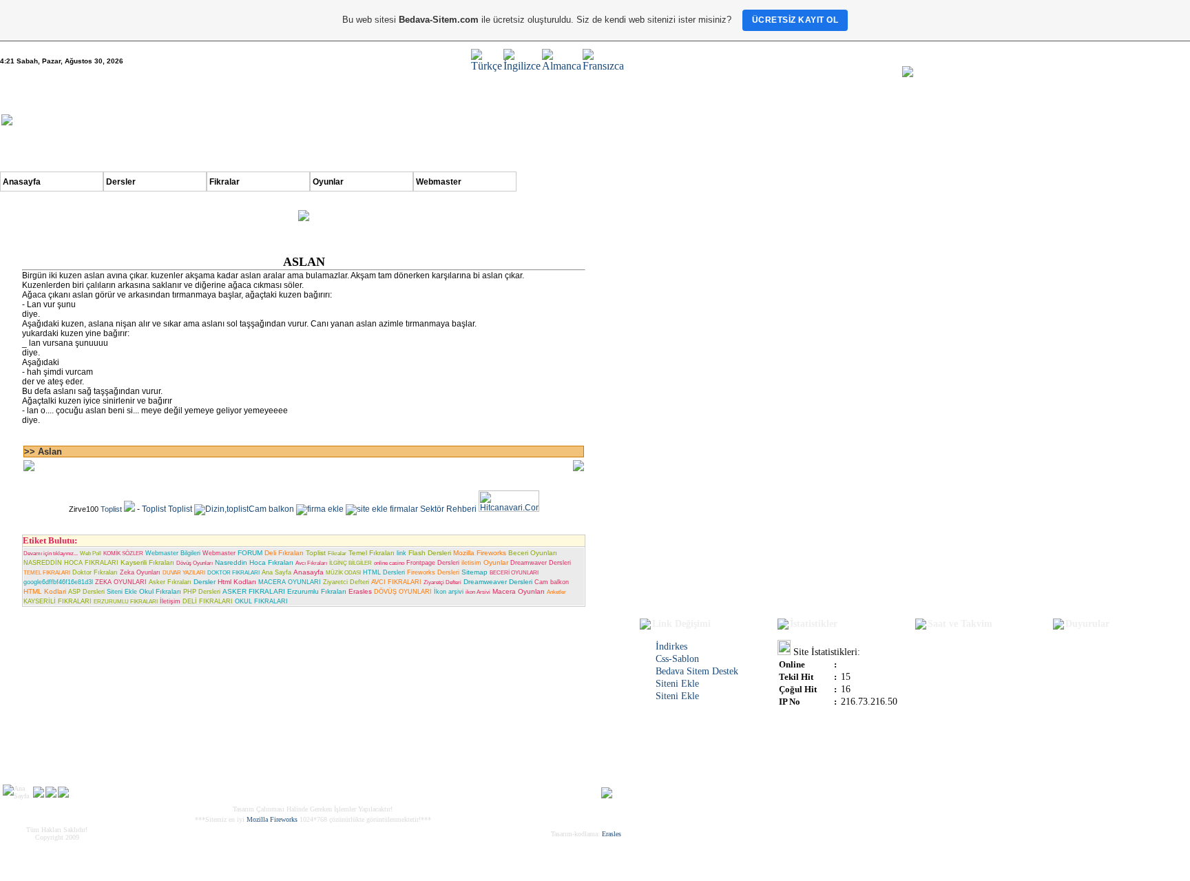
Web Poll (90, 553)
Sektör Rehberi (448, 509)
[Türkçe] (486, 66)
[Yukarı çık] (606, 794)
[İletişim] (63, 794)
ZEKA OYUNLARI (121, 582)
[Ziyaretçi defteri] (50, 794)
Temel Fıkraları (371, 553)
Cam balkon (271, 509)
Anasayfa (22, 182)
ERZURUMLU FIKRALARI (126, 602)
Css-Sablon (677, 659)
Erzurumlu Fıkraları (316, 591)
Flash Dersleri (429, 553)
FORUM (250, 553)
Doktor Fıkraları (95, 572)
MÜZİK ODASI (343, 573)
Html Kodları (237, 581)
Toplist (111, 509)
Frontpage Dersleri (432, 562)
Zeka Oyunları (140, 572)
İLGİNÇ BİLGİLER (350, 563)
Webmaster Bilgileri (172, 553)
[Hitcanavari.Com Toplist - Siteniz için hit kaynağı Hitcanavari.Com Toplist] (509, 509)
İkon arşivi (448, 591)
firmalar (404, 509)
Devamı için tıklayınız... (50, 553)
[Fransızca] (603, 66)
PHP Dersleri (201, 591)
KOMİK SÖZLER (123, 553)
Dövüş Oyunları (194, 563)
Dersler (121, 182)
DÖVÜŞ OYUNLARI (403, 591)
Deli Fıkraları (284, 553)
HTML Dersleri (384, 572)
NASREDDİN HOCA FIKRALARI (70, 562)
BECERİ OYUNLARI (514, 573)
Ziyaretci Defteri (346, 582)
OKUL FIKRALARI (261, 601)
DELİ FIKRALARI (207, 601)
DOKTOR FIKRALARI (233, 573)
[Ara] (38, 794)
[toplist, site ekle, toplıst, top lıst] (129, 509)
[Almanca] (561, 66)
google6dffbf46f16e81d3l (58, 582)
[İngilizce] (522, 66)
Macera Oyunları (518, 591)
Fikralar (224, 182)
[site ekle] (367, 509)
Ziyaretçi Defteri (442, 582)
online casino (389, 563)
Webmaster (438, 182)
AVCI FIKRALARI (396, 582)
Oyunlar (328, 182)
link (401, 553)
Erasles (360, 591)
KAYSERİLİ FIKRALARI (57, 601)
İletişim (170, 601)
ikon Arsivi (478, 592)
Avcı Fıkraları (311, 563)
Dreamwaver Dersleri (540, 562)
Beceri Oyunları (532, 553)
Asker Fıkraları (170, 582)
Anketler (556, 592)
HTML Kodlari (44, 591)
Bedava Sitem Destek (697, 671)
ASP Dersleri (86, 591)
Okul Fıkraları (160, 591)
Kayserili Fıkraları (147, 562)
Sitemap (474, 572)
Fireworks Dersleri (433, 572)
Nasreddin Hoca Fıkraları (254, 562)
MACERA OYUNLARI (289, 582)
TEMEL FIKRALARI (46, 573)
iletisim (471, 562)
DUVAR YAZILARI (184, 573)
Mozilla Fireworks (479, 553)
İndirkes (671, 646)
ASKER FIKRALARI (253, 591)
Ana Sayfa (276, 572)
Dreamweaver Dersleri (497, 581)
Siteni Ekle (122, 591)
